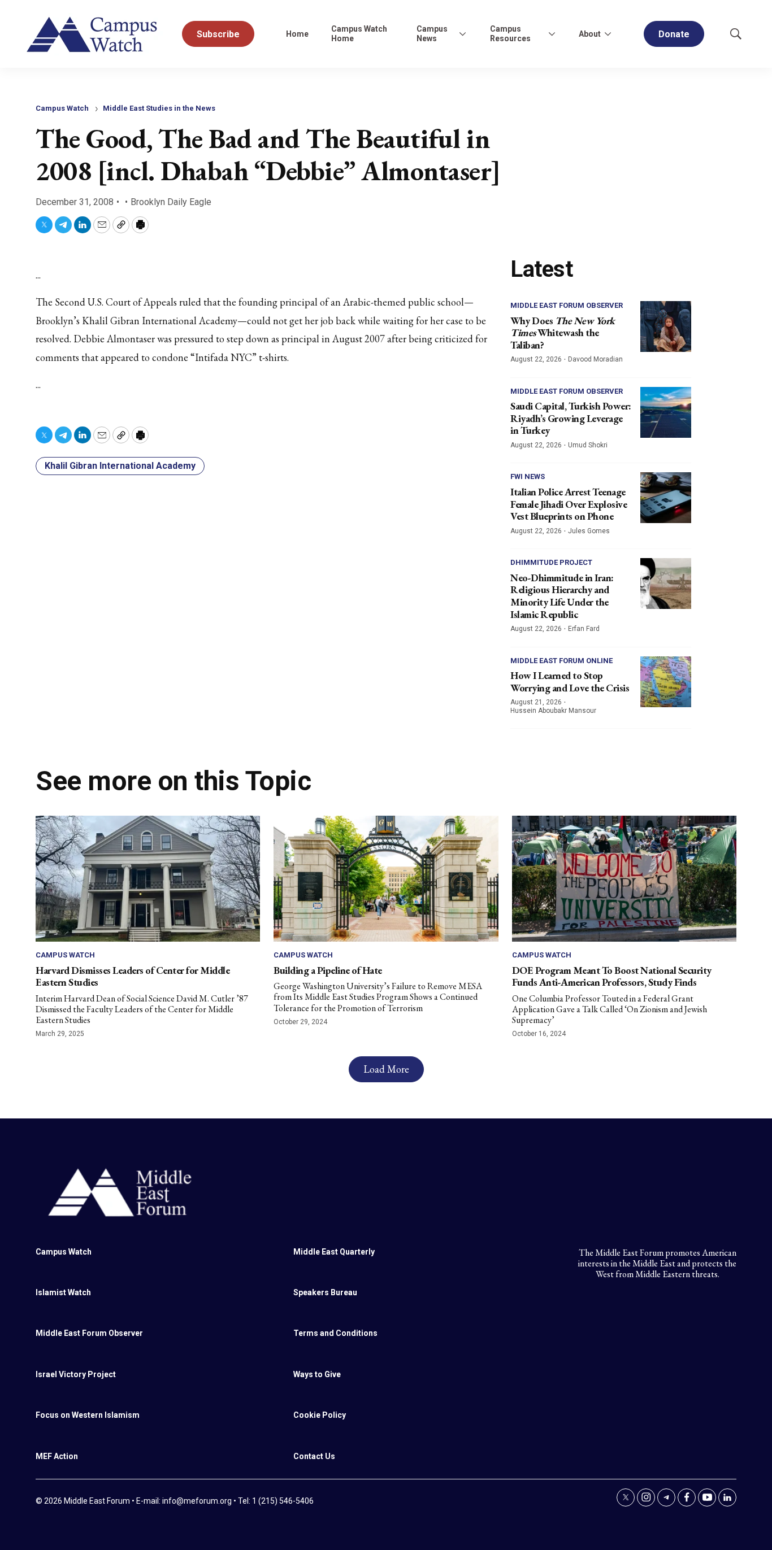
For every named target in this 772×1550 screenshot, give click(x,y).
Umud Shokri (588, 445)
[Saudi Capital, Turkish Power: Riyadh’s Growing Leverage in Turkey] (665, 412)
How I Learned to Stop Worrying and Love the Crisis (569, 681)
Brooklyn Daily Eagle (171, 202)
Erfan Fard (584, 629)
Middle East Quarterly (334, 1251)
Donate (673, 34)
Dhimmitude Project (551, 562)
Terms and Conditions (335, 1333)
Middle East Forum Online (561, 660)
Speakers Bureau (325, 1292)
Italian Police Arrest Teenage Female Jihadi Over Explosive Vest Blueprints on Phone (568, 504)
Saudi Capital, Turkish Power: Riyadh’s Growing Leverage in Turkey (570, 418)
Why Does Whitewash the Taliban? (562, 332)
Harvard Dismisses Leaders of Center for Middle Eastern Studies (132, 976)
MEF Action (57, 1456)
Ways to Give (317, 1374)
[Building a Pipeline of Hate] (386, 879)
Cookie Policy (319, 1415)
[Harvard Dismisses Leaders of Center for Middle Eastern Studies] (148, 879)
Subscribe (218, 34)
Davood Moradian (595, 359)
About (590, 33)
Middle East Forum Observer (566, 305)
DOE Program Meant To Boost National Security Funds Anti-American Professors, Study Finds (612, 976)
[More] (462, 33)
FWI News (527, 476)
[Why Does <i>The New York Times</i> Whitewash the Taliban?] (665, 326)
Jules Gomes (589, 531)
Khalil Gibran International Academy (120, 465)
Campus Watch (62, 108)
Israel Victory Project (76, 1374)
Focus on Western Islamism (88, 1415)
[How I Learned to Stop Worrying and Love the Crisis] (665, 681)
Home (297, 33)
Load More (386, 1069)
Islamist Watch (63, 1292)
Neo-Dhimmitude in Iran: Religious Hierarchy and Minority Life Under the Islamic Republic (562, 596)
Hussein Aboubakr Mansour (553, 711)
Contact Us (314, 1456)
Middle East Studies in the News (159, 108)
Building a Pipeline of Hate (328, 970)
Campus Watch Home (359, 33)
